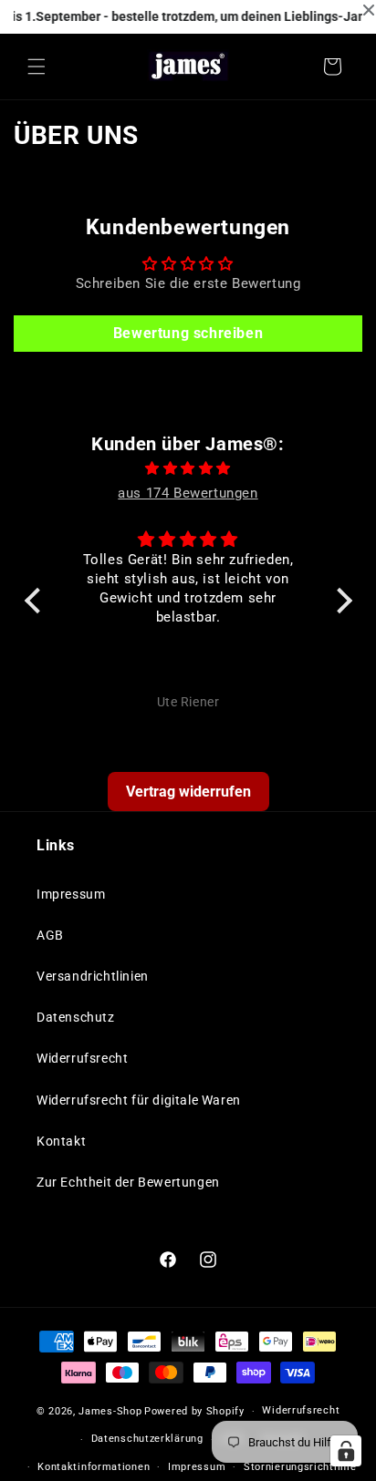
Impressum (71, 894)
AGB (50, 935)
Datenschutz (76, 1017)
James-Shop (109, 1411)
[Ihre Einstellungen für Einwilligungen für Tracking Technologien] (345, 1450)
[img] (188, 468)
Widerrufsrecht (82, 1058)
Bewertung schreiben (188, 333)
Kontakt (61, 1141)
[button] (36, 66)
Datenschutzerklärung (147, 1439)
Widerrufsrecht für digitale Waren (139, 1100)
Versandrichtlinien (93, 976)
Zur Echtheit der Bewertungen (128, 1182)
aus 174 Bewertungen (187, 493)
